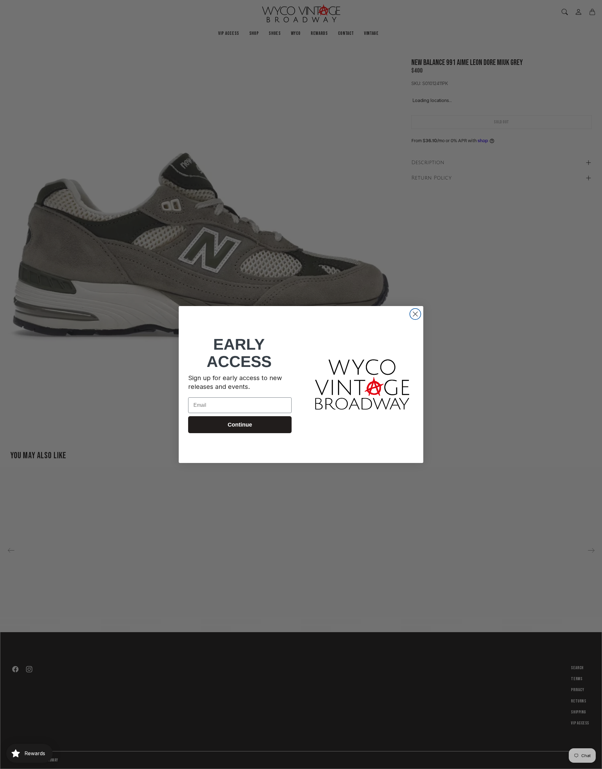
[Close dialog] (415, 314)
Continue (240, 425)
